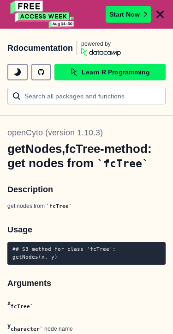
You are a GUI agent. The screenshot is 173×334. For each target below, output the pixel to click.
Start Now (124, 14)
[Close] (160, 14)
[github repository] (41, 72)
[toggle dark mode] (17, 72)
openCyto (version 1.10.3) (55, 132)
